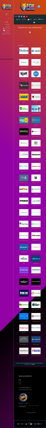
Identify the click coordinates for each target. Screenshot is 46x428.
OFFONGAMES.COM (22, 406)
